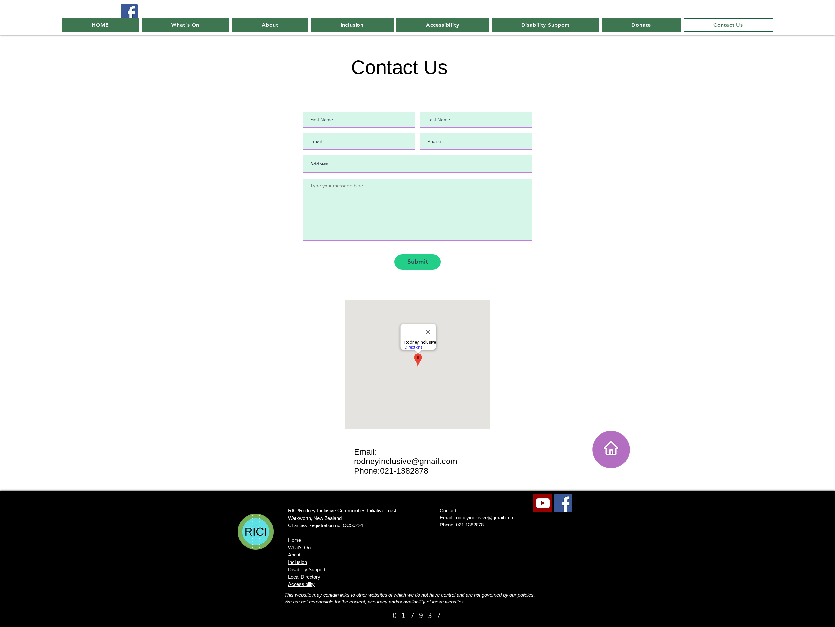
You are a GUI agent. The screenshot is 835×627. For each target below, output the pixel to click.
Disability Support (306, 569)
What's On (299, 547)
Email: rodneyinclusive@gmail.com (477, 517)
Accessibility (301, 584)
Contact (448, 510)
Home (294, 540)
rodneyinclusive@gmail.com (405, 461)
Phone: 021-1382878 (462, 524)
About (294, 554)
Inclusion (297, 562)
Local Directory (304, 577)
